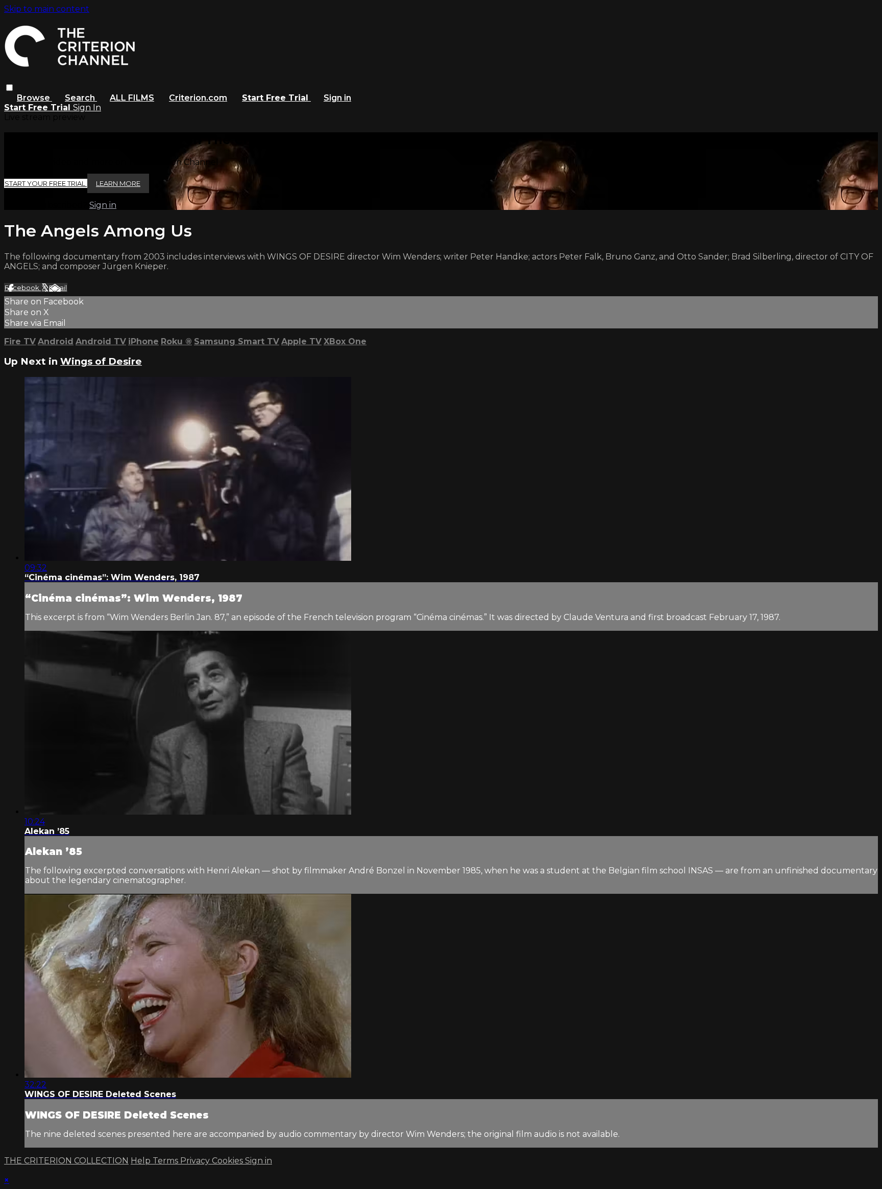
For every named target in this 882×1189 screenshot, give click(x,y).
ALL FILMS (132, 98)
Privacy (196, 1161)
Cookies (228, 1161)
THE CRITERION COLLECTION (66, 1161)
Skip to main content (46, 9)
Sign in (337, 98)
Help (142, 1161)
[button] (9, 87)
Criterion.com (198, 98)
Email (58, 287)
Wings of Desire (101, 361)
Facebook (23, 287)
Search (81, 98)
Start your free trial (46, 183)
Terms (166, 1161)
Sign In (87, 107)
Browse (34, 98)
